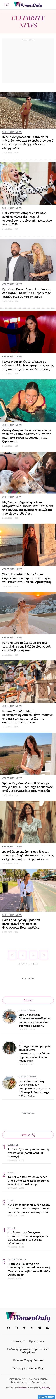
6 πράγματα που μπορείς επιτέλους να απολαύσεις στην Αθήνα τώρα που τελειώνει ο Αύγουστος (34, 1053)
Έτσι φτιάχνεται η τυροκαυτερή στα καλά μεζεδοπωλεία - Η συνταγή (28, 1152)
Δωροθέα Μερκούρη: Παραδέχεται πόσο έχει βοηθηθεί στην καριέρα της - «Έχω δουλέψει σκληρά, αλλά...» (28, 855)
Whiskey (46, 1387)
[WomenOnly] (28, 4)
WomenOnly (28, 1317)
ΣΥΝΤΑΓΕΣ (13, 1144)
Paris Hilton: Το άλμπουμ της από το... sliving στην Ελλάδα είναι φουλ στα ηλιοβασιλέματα (26, 646)
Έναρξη (12, 955)
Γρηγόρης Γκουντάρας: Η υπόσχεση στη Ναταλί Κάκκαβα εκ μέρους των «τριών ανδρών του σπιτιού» (26, 293)
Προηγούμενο (23, 955)
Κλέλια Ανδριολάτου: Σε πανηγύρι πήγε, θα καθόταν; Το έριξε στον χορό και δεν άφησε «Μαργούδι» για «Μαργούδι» (27, 142)
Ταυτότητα (18, 1341)
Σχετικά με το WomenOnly (28, 1368)
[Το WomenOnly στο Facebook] (8, 1328)
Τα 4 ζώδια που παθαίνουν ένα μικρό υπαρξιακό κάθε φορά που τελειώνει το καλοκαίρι (29, 1180)
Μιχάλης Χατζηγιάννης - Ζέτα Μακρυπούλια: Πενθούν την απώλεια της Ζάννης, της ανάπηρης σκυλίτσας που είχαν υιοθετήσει (27, 507)
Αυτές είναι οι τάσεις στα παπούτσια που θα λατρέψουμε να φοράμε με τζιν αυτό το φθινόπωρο (28, 1238)
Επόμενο (33, 955)
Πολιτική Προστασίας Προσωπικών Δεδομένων (28, 1350)
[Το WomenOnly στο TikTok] (24, 1328)
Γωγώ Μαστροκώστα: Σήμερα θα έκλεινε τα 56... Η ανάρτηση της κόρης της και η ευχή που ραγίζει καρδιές (28, 365)
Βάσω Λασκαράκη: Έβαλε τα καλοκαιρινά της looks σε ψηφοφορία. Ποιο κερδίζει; (21, 923)
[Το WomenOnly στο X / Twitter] (31, 1328)
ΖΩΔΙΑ (11, 1172)
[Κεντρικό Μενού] (6, 5)
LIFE (21, 1041)
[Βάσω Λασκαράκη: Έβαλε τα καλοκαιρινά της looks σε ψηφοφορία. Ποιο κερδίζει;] (28, 890)
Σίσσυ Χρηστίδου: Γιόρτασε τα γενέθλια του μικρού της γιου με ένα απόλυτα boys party (35, 1020)
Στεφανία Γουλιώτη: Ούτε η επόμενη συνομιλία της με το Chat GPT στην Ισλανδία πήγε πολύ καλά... (35, 1088)
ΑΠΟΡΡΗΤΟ (48, 1396)
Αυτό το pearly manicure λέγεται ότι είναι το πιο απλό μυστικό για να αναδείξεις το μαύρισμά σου (29, 1208)
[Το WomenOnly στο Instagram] (16, 1328)
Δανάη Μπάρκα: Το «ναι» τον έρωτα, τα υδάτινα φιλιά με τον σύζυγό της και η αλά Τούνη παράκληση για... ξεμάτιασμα (26, 435)
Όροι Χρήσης (36, 1341)
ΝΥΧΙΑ (11, 1200)
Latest (28, 1000)
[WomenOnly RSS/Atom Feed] (47, 1328)
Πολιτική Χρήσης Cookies (28, 1360)
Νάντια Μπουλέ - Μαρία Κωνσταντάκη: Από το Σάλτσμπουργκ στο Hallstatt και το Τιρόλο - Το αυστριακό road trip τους (27, 716)
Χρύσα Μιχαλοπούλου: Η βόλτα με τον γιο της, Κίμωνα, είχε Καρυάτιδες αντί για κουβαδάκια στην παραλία (27, 787)
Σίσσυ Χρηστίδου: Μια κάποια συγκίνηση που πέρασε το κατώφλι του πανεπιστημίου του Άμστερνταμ (27, 578)
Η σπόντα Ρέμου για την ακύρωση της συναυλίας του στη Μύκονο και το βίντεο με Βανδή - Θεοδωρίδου (29, 1269)
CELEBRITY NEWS (12, 131)
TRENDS (12, 1227)
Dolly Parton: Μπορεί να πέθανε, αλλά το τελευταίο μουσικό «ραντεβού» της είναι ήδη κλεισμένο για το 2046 (27, 218)
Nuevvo (23, 1387)
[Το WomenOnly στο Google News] (39, 1328)
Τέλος (44, 955)
